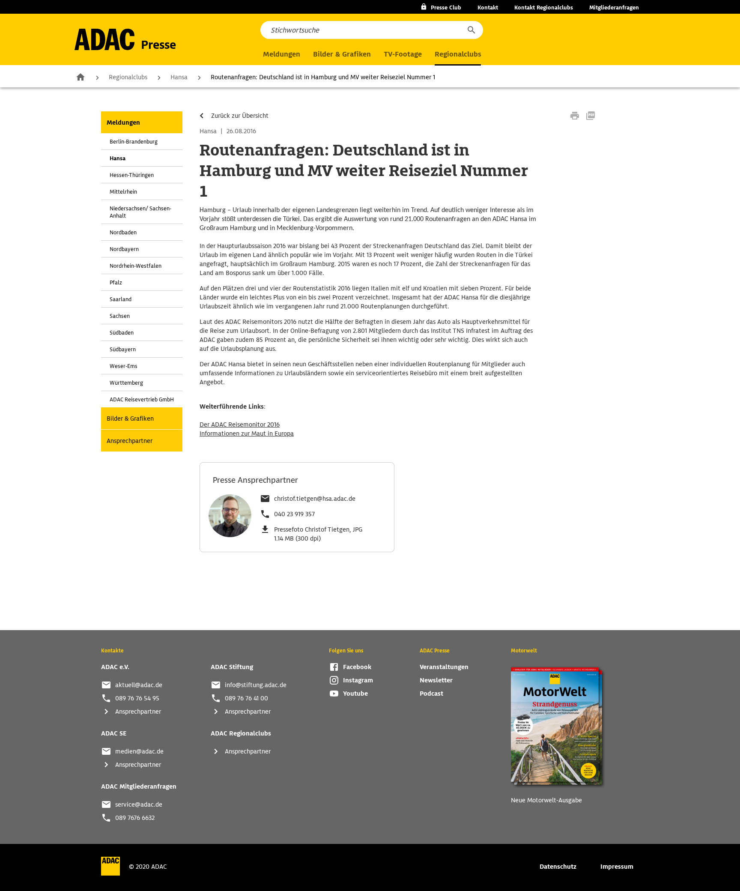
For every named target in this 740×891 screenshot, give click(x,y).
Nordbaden (123, 232)
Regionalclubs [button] (458, 54)
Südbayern (123, 349)
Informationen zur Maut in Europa (247, 433)
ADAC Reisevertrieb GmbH (142, 399)
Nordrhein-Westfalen (135, 265)
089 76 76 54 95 (137, 698)
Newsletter (436, 680)
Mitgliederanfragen (614, 7)
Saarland (120, 299)
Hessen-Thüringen (132, 175)
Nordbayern (124, 249)
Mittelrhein (123, 191)
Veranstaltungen (444, 667)
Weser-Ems (123, 366)
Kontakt (487, 7)
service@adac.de (138, 804)
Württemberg (126, 382)
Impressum (616, 866)
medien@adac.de (139, 751)
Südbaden (122, 332)
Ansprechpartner (129, 441)
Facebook (357, 667)
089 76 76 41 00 (246, 698)
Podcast (431, 693)
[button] (471, 30)
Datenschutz (558, 866)
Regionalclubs (128, 77)
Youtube (355, 693)
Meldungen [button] (281, 54)
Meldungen (123, 122)
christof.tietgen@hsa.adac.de (314, 498)
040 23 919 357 (294, 514)
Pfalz (116, 282)
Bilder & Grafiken (342, 54)
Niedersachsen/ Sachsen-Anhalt (140, 212)
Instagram (358, 680)
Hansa (179, 77)
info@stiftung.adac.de (255, 685)
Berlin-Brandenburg (134, 141)
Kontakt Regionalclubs (543, 7)
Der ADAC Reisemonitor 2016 (240, 424)
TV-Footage (403, 54)
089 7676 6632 (135, 818)
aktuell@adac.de (138, 685)
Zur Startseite (80, 77)
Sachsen (120, 316)
